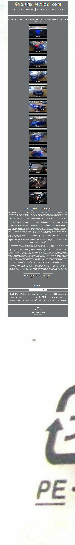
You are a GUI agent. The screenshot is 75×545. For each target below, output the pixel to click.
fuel (50, 294)
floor (24, 300)
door (57, 300)
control (38, 301)
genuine (14, 293)
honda (23, 293)
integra (46, 294)
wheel (53, 297)
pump (29, 294)
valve (40, 300)
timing (52, 300)
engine (44, 300)
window (12, 297)
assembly (62, 294)
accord (42, 297)
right (35, 300)
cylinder (19, 300)
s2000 (28, 300)
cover (33, 294)
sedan (32, 300)
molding (20, 297)
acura (12, 300)
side (24, 297)
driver (65, 297)
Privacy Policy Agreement (38, 312)
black (61, 297)
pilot (16, 297)
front (35, 297)
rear (29, 297)
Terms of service (38, 314)
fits (49, 297)
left (57, 297)
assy (42, 294)
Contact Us (38, 310)
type (48, 300)
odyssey (63, 300)
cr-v (37, 294)
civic (54, 293)
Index (38, 307)
